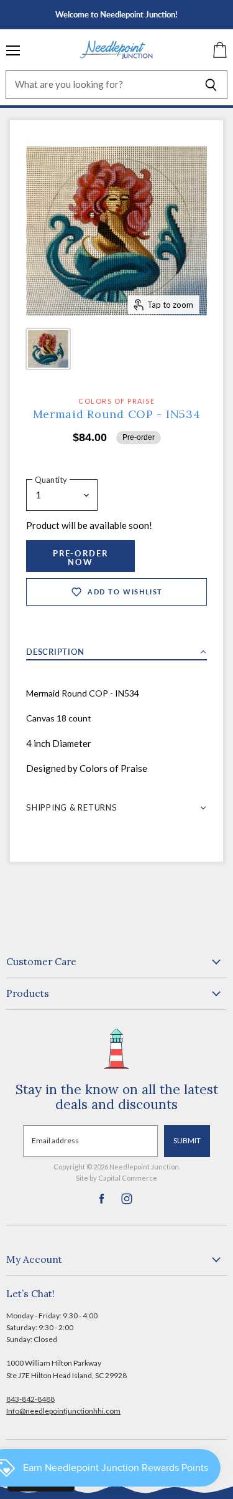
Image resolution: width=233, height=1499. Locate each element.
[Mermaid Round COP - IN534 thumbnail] (48, 349)
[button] (116, 648)
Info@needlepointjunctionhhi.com (63, 1411)
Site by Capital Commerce (116, 1178)
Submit (187, 1140)
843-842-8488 (30, 1399)
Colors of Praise (116, 401)
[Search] (210, 84)
